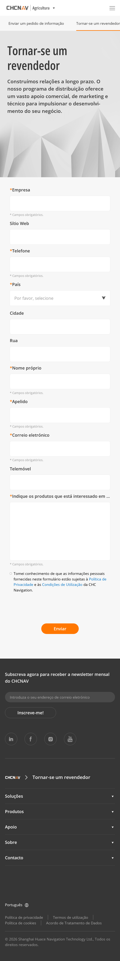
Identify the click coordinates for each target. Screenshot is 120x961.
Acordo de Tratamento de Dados (74, 922)
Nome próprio (25, 368)
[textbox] (58, 298)
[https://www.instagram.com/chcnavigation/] (50, 739)
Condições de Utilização (62, 584)
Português (13, 904)
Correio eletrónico (29, 435)
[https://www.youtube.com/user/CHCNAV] (70, 739)
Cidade (17, 313)
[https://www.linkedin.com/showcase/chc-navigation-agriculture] (11, 739)
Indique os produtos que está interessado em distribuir (60, 496)
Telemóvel (20, 469)
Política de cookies (20, 922)
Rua (14, 340)
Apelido (19, 401)
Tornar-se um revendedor (98, 23)
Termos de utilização (70, 917)
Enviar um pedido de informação (36, 23)
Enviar (60, 629)
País (15, 284)
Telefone (20, 251)
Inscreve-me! (30, 713)
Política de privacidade (24, 917)
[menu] (112, 8)
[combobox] (60, 298)
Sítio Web (19, 223)
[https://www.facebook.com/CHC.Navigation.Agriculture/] (31, 739)
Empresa (20, 190)
